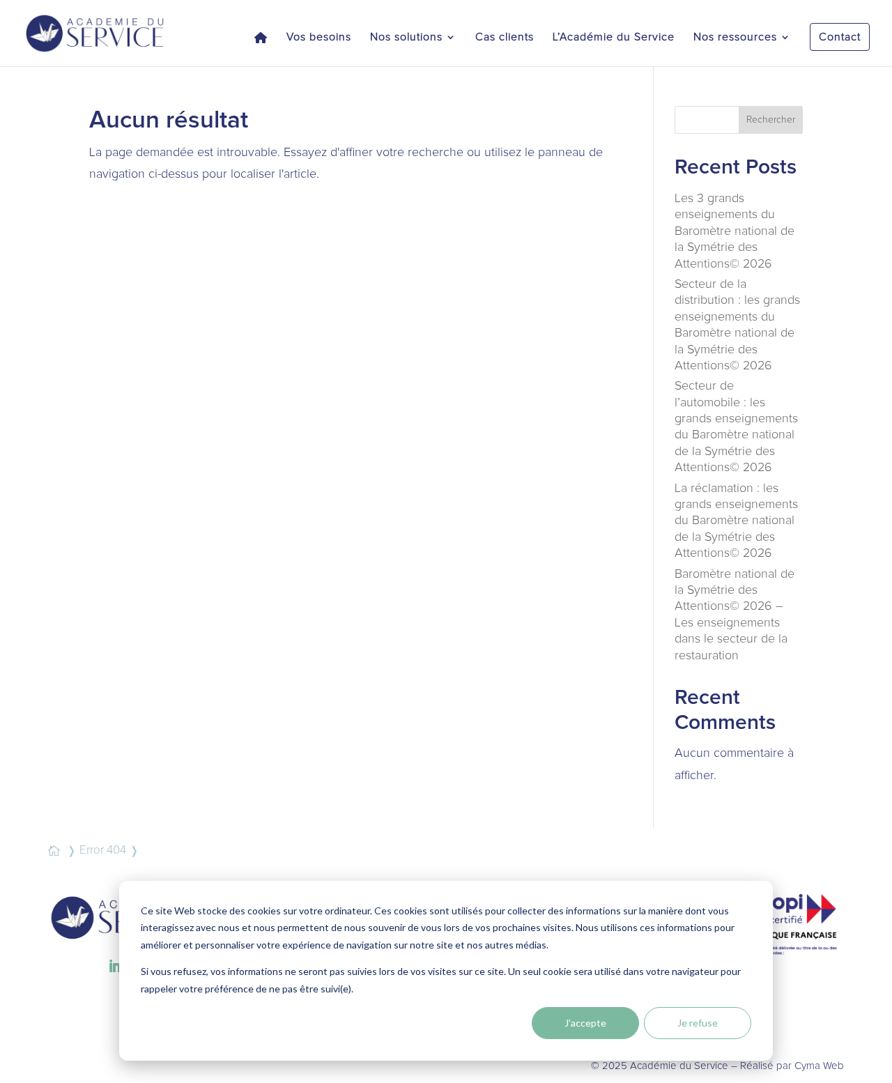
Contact (840, 37)
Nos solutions (406, 37)
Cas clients (504, 37)
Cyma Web (819, 1066)
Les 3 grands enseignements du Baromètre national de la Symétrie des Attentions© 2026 (734, 231)
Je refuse (697, 1023)
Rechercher (770, 120)
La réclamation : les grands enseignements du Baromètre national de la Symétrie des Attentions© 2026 (736, 521)
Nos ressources (735, 37)
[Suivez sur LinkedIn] (115, 966)
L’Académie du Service (614, 37)
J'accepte (585, 1023)
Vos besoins (318, 37)
